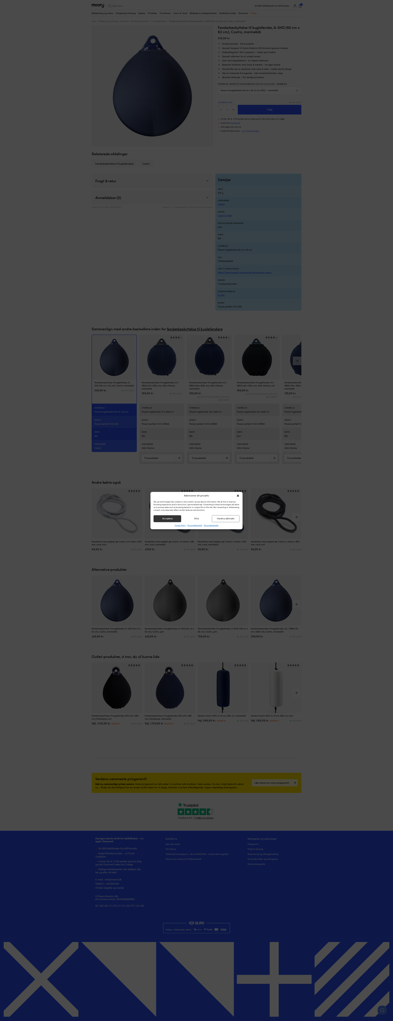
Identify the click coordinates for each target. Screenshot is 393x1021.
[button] (237, 495)
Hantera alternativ (226, 518)
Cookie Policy (180, 525)
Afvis (196, 518)
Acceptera (167, 518)
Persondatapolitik (194, 525)
